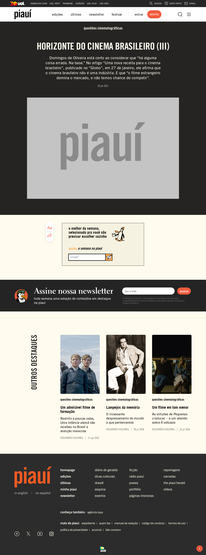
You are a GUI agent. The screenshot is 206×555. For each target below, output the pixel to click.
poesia (133, 483)
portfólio (135, 489)
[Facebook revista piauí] (16, 533)
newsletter (96, 14)
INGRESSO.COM (38, 3)
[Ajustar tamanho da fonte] (49, 228)
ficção (133, 470)
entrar (139, 14)
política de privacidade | (75, 529)
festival (117, 14)
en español (43, 492)
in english (21, 492)
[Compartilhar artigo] (49, 235)
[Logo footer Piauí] (34, 477)
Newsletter (67, 496)
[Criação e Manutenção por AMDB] (103, 548)
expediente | (90, 523)
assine (184, 291)
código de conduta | (155, 523)
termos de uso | (178, 523)
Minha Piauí (68, 489)
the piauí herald (174, 483)
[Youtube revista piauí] (39, 533)
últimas (76, 14)
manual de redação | (127, 523)
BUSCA (158, 3)
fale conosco (113, 529)
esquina (100, 489)
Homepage (67, 470)
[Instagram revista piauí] (51, 533)
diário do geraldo (106, 470)
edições (57, 14)
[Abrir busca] (180, 14)
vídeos (168, 489)
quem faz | (106, 523)
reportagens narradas (172, 473)
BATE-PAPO (176, 3)
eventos (100, 496)
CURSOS (79, 3)
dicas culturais (105, 476)
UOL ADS (104, 3)
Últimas (65, 483)
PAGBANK (68, 3)
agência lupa (95, 512)
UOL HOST (55, 3)
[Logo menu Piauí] (23, 14)
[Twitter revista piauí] (28, 533)
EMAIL (192, 3)
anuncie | (98, 529)
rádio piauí (136, 476)
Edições (65, 476)
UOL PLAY (92, 3)
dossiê (99, 483)
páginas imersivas (141, 496)
